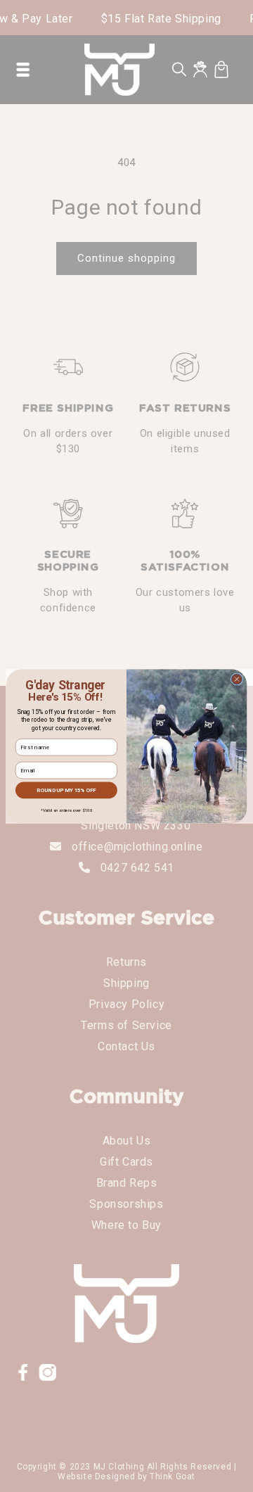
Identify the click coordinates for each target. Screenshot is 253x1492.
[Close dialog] (236, 678)
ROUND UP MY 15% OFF (66, 789)
